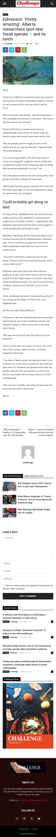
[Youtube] (39, 819)
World (12, 10)
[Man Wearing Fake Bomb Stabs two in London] (9, 512)
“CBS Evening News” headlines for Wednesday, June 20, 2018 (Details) (14, 432)
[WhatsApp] (24, 50)
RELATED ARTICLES (12, 476)
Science (6, 622)
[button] (4, 3)
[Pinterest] (18, 50)
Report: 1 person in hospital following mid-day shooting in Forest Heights (41, 432)
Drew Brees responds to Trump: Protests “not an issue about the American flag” (35, 499)
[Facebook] (5, 50)
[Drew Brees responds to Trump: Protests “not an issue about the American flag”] (9, 499)
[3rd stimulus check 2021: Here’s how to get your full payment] (9, 486)
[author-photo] (28, 459)
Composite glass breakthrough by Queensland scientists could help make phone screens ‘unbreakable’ (27, 664)
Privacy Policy (24, 829)
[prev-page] (4, 522)
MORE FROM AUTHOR (34, 476)
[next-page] (8, 522)
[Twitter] (11, 50)
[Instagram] (24, 818)
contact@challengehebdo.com (33, 800)
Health (6, 637)
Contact (34, 829)
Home (5, 10)
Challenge (9, 44)
